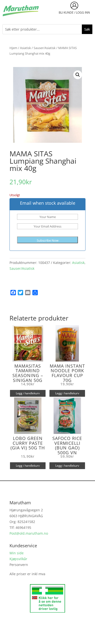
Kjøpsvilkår (18, 558)
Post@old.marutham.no (29, 533)
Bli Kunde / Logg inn (74, 12)
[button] (77, 74)
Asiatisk (25, 48)
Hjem (13, 48)
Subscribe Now (47, 240)
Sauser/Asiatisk (45, 48)
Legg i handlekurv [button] (28, 393)
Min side (17, 553)
